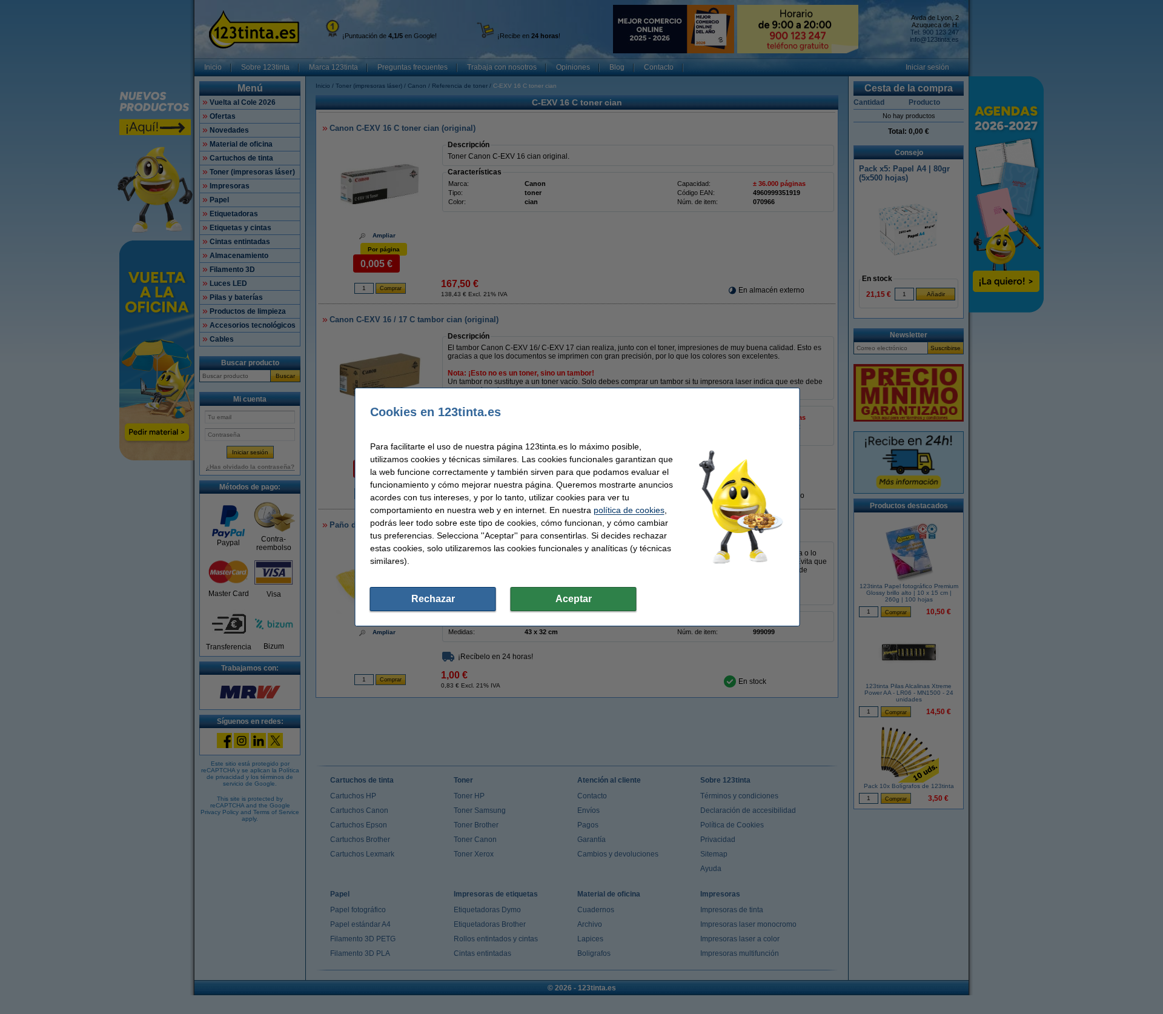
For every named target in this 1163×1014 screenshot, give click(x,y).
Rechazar (433, 599)
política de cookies (629, 510)
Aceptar (573, 599)
